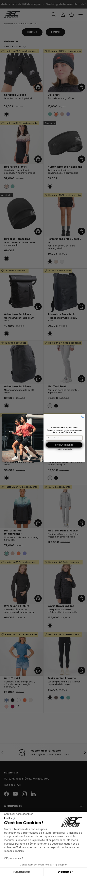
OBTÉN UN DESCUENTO (64, 445)
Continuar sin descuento (64, 449)
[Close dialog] (83, 416)
